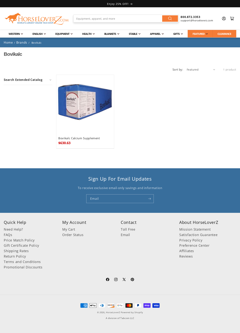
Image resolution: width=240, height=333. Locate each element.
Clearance (224, 34)
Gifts (176, 34)
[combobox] (126, 18)
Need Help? (13, 229)
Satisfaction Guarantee (198, 234)
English (37, 34)
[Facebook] (108, 280)
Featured (199, 34)
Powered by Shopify (132, 312)
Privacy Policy (190, 240)
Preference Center (194, 245)
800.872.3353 (190, 17)
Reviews (186, 256)
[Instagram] (116, 280)
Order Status (72, 234)
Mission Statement (195, 229)
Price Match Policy (19, 240)
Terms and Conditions (22, 261)
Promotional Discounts (23, 267)
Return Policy (15, 256)
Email (125, 234)
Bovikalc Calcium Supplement (79, 138)
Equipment (62, 34)
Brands (22, 42)
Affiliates (186, 251)
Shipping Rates (16, 251)
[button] (28, 80)
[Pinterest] (132, 280)
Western (14, 34)
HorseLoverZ (113, 312)
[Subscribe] (149, 198)
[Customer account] (224, 18)
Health (87, 34)
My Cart (68, 229)
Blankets (110, 34)
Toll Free (128, 229)
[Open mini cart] (232, 18)
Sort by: (177, 69)
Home (8, 42)
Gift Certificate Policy (21, 245)
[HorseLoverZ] (36, 18)
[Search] (170, 18)
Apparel (155, 34)
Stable (133, 34)
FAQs (8, 234)
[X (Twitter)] (124, 280)
